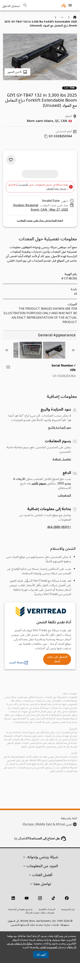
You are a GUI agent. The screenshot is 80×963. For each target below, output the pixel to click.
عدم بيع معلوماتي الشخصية (20, 909)
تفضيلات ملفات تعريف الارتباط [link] (40, 913)
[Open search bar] (25, 5)
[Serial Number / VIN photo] (8, 367)
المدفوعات (64, 495)
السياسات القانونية (47, 909)
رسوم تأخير (39, 483)
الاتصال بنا (21, 838)
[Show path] (62, 17)
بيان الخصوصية (68, 909)
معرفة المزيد (16, 662)
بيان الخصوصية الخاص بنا (49, 947)
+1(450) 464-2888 (59, 527)
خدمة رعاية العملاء (56, 188)
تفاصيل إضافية (61, 459)
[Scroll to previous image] (73, 350)
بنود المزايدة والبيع (59, 427)
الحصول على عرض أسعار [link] (57, 659)
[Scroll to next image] (6, 350)
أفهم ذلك (41, 954)
